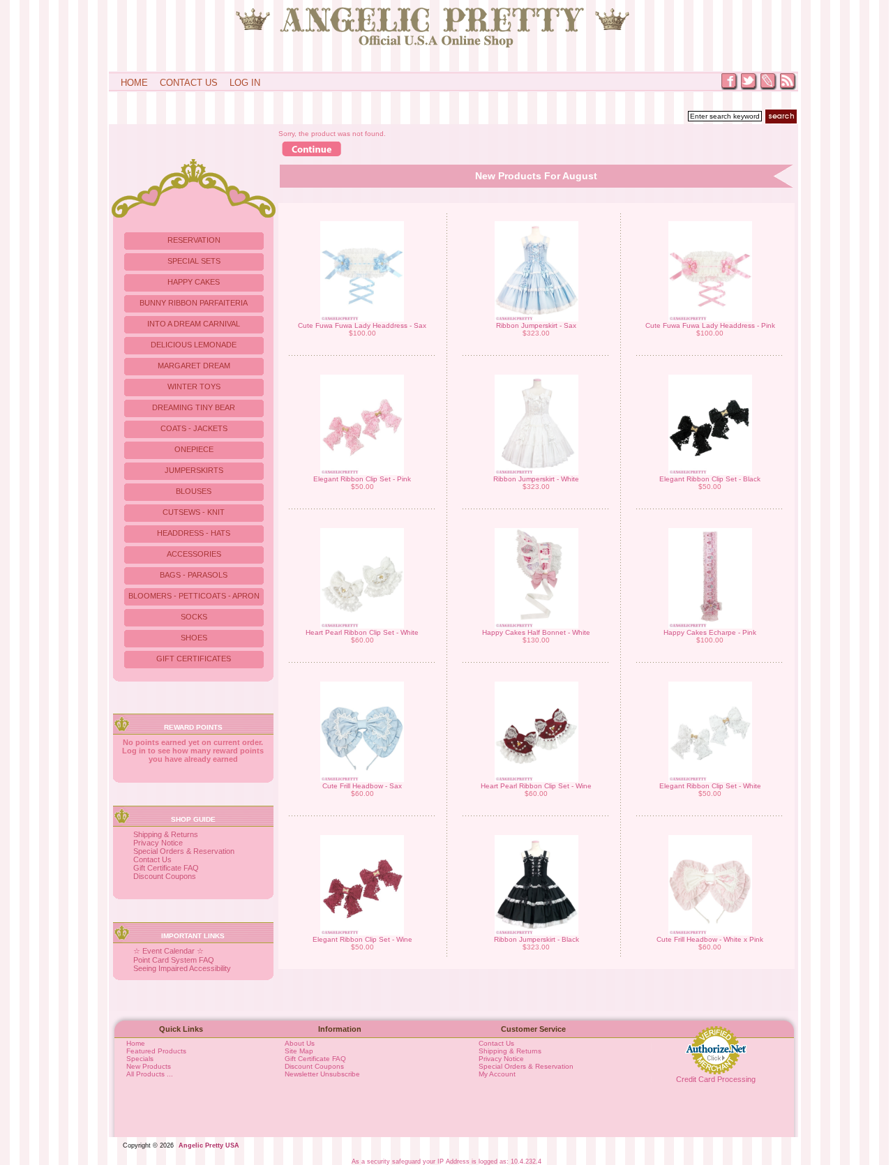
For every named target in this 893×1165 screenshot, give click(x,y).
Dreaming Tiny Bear (193, 407)
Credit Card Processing (716, 1079)
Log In (245, 82)
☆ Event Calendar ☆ (168, 951)
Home (134, 82)
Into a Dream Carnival (193, 324)
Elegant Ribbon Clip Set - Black (709, 479)
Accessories (194, 554)
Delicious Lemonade (194, 344)
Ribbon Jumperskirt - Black (536, 939)
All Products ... (149, 1074)
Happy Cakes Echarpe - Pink (709, 632)
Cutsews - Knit (194, 512)
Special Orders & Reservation (183, 851)
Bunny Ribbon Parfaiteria (194, 303)
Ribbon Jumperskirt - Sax (536, 325)
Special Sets (193, 261)
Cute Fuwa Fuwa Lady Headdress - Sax (362, 325)
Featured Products (156, 1051)
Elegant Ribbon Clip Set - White (710, 786)
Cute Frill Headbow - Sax (362, 786)
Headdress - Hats (193, 533)
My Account (497, 1074)
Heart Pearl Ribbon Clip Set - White (362, 632)
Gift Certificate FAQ (166, 868)
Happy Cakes (193, 282)
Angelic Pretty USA (209, 1145)
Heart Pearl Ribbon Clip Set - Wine (536, 786)
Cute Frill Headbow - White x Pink (709, 939)
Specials (139, 1058)
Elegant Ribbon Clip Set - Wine (362, 939)
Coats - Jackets (193, 428)
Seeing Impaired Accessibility (182, 968)
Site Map (299, 1051)
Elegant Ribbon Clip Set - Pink (362, 479)
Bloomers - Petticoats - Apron (194, 596)
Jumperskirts (194, 470)
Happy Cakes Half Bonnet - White (536, 632)
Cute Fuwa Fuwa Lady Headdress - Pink (710, 325)
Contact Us (189, 82)
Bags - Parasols (193, 575)
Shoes (194, 637)
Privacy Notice (158, 843)
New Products (148, 1066)
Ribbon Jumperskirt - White (536, 479)
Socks (194, 616)
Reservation (193, 240)
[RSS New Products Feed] (788, 89)
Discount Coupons (164, 876)
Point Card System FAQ (173, 960)
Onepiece (193, 449)
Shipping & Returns (165, 834)
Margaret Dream (194, 365)
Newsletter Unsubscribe (322, 1074)
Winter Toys (193, 386)
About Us (300, 1043)
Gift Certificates (193, 658)
